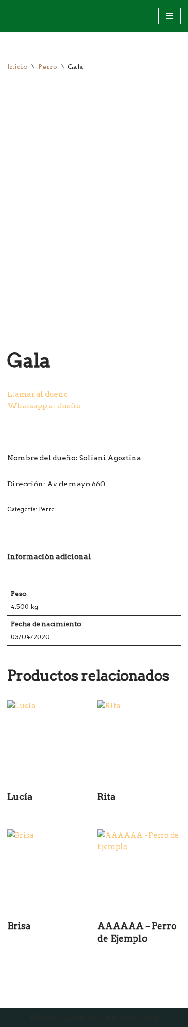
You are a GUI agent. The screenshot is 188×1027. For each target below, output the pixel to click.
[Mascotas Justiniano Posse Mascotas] (16, 16)
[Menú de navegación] (169, 16)
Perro (47, 66)
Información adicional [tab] (49, 557)
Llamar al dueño (37, 394)
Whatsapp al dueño (44, 406)
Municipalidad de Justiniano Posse (94, 1017)
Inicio (17, 66)
